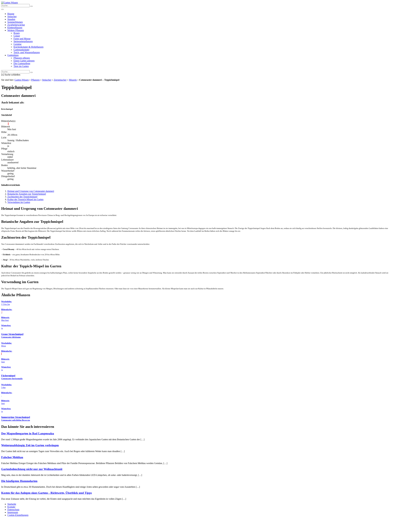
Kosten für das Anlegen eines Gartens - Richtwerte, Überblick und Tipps (46, 492)
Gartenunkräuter (21, 49)
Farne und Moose (22, 38)
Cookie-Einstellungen (17, 515)
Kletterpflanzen (14, 27)
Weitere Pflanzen (15, 30)
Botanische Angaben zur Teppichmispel (26, 194)
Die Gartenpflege (22, 63)
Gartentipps (13, 55)
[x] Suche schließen (10, 74)
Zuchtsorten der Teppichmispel (22, 196)
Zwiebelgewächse (16, 24)
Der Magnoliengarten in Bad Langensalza (27, 433)
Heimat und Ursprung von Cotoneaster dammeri (30, 191)
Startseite (11, 504)
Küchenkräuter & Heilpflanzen (28, 47)
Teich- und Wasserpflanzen (27, 52)
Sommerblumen (15, 22)
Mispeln (73, 80)
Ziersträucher (60, 80)
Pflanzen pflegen (22, 58)
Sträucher (12, 16)
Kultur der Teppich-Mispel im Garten (25, 199)
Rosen (17, 33)
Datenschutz (13, 509)
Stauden (11, 19)
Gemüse (17, 44)
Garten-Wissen (21, 80)
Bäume (10, 13)
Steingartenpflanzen (23, 41)
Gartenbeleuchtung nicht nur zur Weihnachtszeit (31, 469)
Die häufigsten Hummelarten (19, 481)
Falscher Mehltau (12, 457)
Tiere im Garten (21, 66)
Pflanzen (35, 80)
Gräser (17, 36)
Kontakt (11, 506)
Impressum (12, 512)
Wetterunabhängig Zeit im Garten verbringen (30, 445)
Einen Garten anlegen (24, 60)
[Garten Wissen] (9, 2)
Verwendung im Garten (18, 202)
